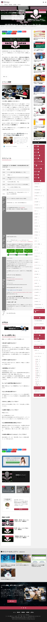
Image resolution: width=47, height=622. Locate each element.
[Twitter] (10, 31)
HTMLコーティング (39, 195)
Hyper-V (37, 213)
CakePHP (37, 292)
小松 (37, 364)
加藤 (43, 64)
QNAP (37, 216)
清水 (37, 368)
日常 (37, 350)
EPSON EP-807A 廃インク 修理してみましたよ (39, 139)
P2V (36, 219)
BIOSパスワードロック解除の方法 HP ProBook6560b (39, 105)
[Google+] (14, 31)
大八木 (38, 381)
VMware (37, 231)
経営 (36, 174)
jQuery (37, 298)
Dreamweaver (38, 189)
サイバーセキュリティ (14, 16)
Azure (37, 177)
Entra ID (37, 155)
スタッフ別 (38, 356)
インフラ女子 (38, 341)
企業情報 (14, 4)
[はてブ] (19, 31)
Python (37, 234)
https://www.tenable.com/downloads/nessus (15, 278)
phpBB (37, 262)
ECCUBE (37, 274)
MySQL (37, 295)
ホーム (2, 4)
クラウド (37, 280)
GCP (36, 149)
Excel (37, 277)
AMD (37, 158)
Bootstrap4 (38, 183)
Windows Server (39, 304)
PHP (36, 247)
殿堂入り (37, 395)
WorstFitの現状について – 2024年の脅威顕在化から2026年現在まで (8, 566)
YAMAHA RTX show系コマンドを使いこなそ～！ (39, 61)
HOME (3, 26)
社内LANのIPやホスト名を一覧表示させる (39, 39)
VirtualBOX (38, 192)
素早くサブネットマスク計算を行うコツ (39, 94)
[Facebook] (4, 31)
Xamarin (43, 75)
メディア (37, 335)
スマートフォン (38, 265)
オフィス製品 (38, 244)
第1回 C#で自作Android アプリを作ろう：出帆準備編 (39, 83)
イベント (19, 16)
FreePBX (37, 201)
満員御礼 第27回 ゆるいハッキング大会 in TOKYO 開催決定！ (21, 520)
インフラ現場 (38, 161)
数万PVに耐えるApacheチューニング (39, 116)
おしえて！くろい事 (39, 344)
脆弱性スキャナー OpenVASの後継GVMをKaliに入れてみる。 (38, 566)
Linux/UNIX (38, 286)
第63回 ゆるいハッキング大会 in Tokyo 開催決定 (21, 529)
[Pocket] (24, 31)
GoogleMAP (22, 207)
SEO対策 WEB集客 (39, 320)
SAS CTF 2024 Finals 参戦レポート (22, 565)
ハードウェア (38, 253)
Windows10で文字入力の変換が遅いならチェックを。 (39, 72)
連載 (36, 338)
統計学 (37, 171)
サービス (37, 317)
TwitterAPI (38, 268)
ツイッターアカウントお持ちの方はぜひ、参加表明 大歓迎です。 (24, 241)
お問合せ (19, 4)
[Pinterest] (13, 33)
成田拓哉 (38, 375)
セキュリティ (38, 327)
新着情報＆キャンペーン (39, 311)
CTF (36, 222)
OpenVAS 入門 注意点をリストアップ (7, 579)
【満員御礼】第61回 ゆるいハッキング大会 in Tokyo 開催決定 (21, 537)
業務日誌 (37, 347)
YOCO (38, 366)
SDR (36, 146)
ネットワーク (38, 387)
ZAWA (38, 372)
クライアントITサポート (39, 324)
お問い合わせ (12, 601)
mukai (38, 370)
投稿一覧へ (21, 509)
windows (37, 301)
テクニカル (38, 180)
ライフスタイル (39, 353)
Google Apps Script (39, 207)
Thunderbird (38, 168)
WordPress (38, 289)
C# (36, 250)
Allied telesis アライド (39, 391)
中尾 (37, 377)
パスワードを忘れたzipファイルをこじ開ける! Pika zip (39, 50)
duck (38, 361)
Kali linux (37, 186)
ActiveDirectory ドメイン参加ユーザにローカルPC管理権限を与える (39, 127)
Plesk (37, 271)
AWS (37, 283)
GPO (37, 152)
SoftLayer (37, 259)
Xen (36, 228)
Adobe (37, 256)
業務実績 (10, 4)
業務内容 (6, 4)
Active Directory (42, 119)
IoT (36, 210)
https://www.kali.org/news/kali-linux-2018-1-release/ (22, 292)
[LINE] (4, 33)
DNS (36, 198)
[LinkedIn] (8, 33)
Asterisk (37, 204)
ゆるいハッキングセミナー (6, 16)
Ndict (38, 359)
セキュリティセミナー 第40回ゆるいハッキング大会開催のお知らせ (26, 26)
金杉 (37, 373)
